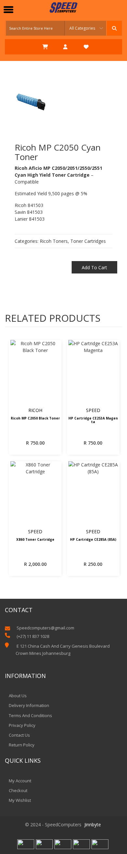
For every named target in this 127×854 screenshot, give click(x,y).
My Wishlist (20, 800)
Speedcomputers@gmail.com (45, 628)
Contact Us (19, 735)
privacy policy (22, 725)
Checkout (18, 790)
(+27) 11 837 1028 (33, 636)
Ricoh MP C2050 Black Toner (35, 418)
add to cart (94, 267)
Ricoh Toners (54, 241)
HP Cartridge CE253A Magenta (93, 420)
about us (18, 696)
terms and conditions (30, 715)
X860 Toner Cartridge (35, 540)
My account (20, 781)
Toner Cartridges (88, 241)
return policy (22, 745)
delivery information (29, 705)
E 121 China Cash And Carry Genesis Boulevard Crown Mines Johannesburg (63, 649)
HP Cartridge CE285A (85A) (93, 540)
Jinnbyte (92, 824)
